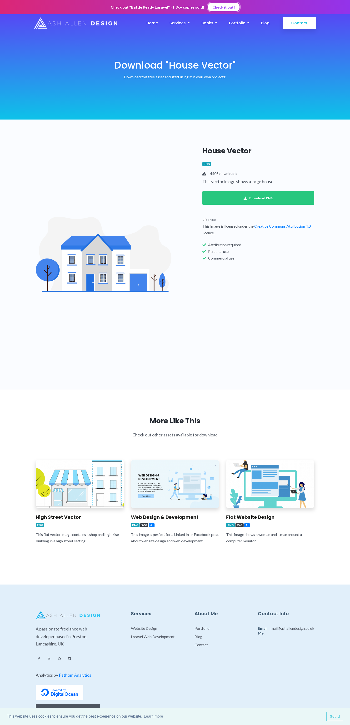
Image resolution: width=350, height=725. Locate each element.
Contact (299, 23)
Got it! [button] (335, 716)
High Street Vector (58, 517)
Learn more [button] (153, 716)
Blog (265, 23)
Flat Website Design (250, 517)
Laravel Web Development (153, 636)
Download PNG (261, 198)
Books (207, 23)
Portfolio (237, 23)
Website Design (144, 628)
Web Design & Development (165, 517)
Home (152, 23)
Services (178, 23)
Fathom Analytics (75, 675)
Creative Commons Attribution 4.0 (282, 226)
